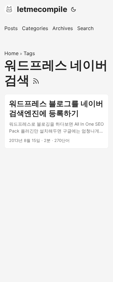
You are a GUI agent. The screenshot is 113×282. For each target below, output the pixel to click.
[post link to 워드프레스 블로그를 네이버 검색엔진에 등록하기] (56, 121)
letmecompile (42, 9)
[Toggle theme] (73, 9)
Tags (29, 53)
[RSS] (36, 80)
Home (11, 53)
